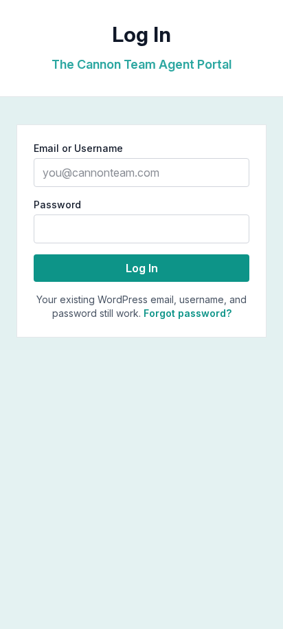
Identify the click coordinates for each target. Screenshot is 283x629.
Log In (142, 268)
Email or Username (78, 148)
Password (57, 204)
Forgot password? (187, 313)
